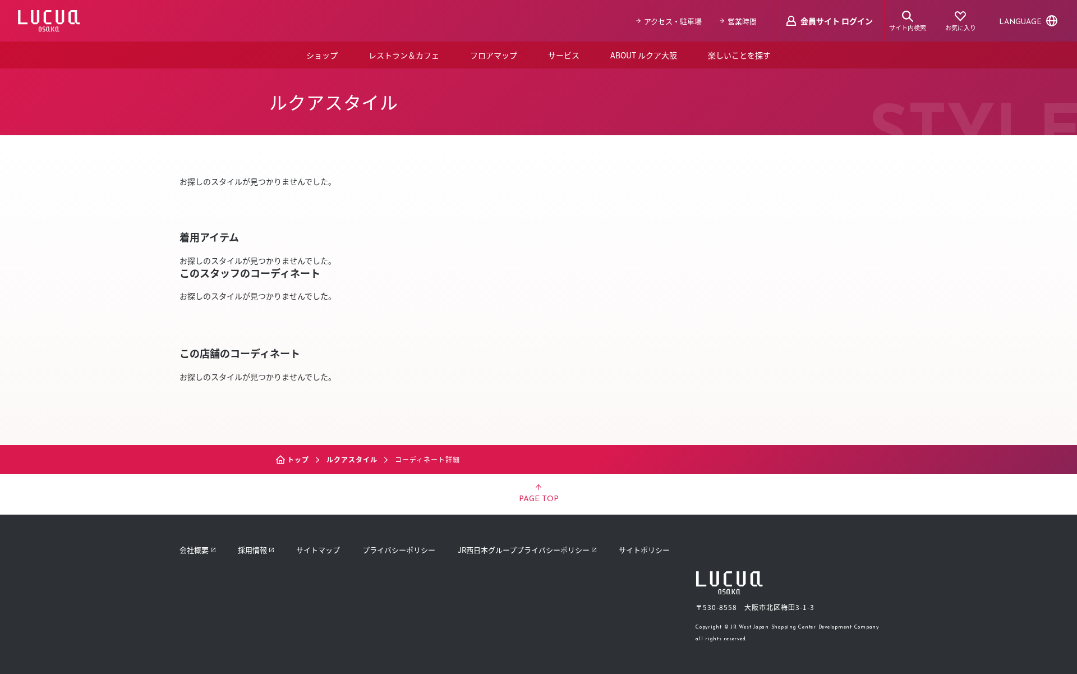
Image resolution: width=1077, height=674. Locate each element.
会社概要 (194, 549)
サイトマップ (318, 549)
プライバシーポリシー (398, 549)
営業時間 (742, 21)
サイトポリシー (644, 549)
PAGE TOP (539, 499)
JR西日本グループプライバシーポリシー (524, 549)
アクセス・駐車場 (673, 21)
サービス (563, 55)
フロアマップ (493, 55)
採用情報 (252, 549)
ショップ (322, 55)
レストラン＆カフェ (404, 55)
